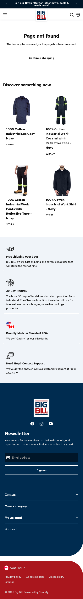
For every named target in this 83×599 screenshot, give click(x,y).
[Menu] (5, 15)
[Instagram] (41, 423)
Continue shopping (41, 58)
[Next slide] (77, 4)
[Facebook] (32, 423)
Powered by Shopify (36, 592)
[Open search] (71, 14)
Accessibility (56, 576)
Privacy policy (13, 576)
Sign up (42, 470)
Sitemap (9, 582)
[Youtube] (50, 423)
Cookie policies (35, 576)
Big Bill (19, 592)
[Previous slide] (6, 4)
